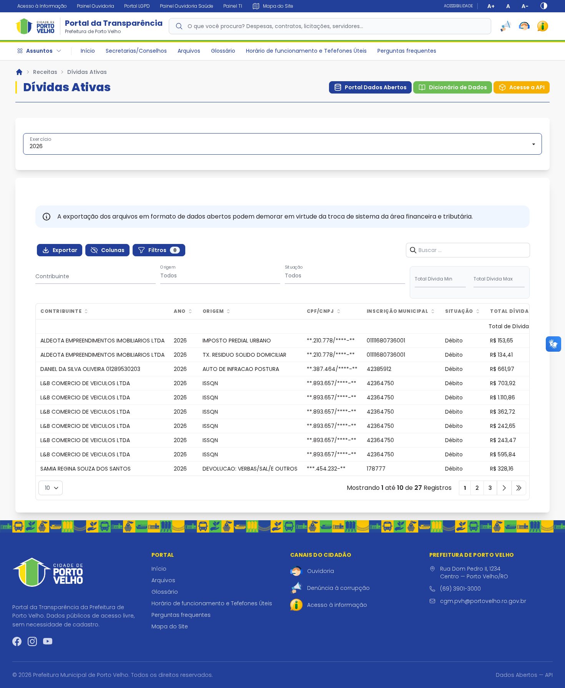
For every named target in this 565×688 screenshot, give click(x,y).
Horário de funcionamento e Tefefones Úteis (306, 51)
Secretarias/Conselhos (136, 51)
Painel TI (232, 6)
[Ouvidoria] (524, 26)
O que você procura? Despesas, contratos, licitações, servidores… (275, 26)
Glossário (223, 51)
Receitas (45, 72)
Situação (294, 267)
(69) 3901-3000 (460, 589)
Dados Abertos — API (524, 675)
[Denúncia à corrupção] (505, 26)
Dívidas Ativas (87, 72)
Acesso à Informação (42, 6)
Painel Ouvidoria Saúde (186, 6)
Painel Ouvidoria (95, 6)
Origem (168, 267)
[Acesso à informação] (542, 26)
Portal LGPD (137, 6)
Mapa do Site (169, 626)
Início (88, 51)
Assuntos (39, 51)
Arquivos (189, 51)
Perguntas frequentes (406, 51)
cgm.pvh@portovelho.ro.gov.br (483, 601)
